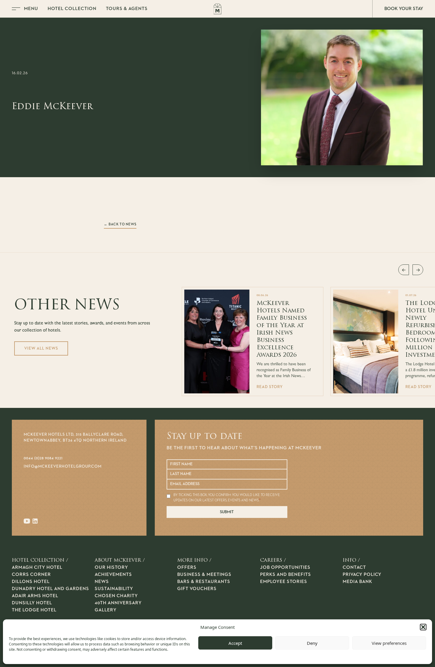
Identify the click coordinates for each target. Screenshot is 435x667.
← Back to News (120, 224)
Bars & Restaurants (203, 581)
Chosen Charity (116, 596)
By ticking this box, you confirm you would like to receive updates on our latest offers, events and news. (226, 497)
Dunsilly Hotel (32, 603)
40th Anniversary (118, 603)
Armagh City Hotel (37, 567)
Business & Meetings (204, 574)
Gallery (106, 610)
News (102, 581)
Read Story (270, 387)
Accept (235, 643)
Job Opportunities (285, 567)
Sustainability (114, 589)
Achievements (113, 574)
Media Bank (357, 581)
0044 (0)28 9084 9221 (43, 458)
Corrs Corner (31, 574)
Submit (227, 512)
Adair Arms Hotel (35, 596)
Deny (312, 643)
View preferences (389, 643)
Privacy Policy (362, 574)
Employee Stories (283, 581)
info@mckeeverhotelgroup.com (63, 466)
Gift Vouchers (197, 589)
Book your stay (403, 9)
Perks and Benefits (285, 574)
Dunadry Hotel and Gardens (50, 589)
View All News (41, 348)
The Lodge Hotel (34, 610)
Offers (186, 567)
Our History (111, 567)
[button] (423, 627)
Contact (354, 567)
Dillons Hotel (31, 581)
